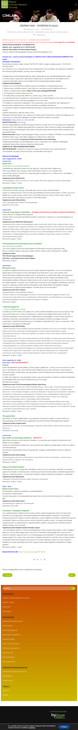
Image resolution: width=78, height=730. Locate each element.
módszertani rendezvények (45, 32)
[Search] (73, 588)
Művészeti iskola (8, 662)
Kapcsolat (6, 607)
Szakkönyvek (7, 680)
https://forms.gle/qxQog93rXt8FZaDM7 (32, 552)
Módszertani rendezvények (12, 621)
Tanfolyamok (7, 626)
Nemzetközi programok (11, 635)
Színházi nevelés (8, 639)
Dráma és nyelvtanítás (10, 648)
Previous (8, 575)
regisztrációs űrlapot (18, 91)
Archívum (6, 690)
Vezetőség (6, 611)
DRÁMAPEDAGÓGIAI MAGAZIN (14, 672)
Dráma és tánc (7, 653)
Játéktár (5, 695)
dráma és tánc (28, 32)
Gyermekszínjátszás (9, 630)
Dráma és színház (16, 32)
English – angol (8, 602)
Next (71, 575)
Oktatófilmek (7, 676)
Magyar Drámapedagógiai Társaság (15, 598)
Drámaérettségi (8, 657)
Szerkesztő (48, 29)
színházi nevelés (62, 32)
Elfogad (64, 727)
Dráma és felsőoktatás (11, 644)
